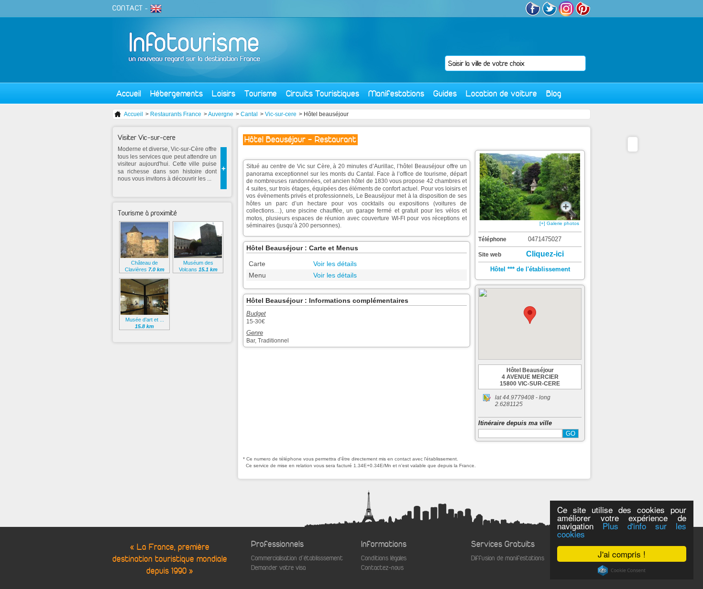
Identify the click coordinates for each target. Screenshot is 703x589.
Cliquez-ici (545, 254)
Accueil (128, 93)
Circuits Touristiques (322, 93)
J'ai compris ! (622, 554)
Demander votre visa (278, 568)
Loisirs (223, 93)
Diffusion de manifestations (507, 558)
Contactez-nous (382, 568)
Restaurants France (175, 114)
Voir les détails (335, 264)
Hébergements (176, 93)
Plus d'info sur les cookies (621, 530)
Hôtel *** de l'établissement (530, 269)
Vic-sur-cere (281, 114)
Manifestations (396, 93)
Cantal (249, 114)
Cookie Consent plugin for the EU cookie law (622, 570)
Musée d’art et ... (144, 323)
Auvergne (220, 114)
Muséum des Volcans (198, 266)
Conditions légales (383, 558)
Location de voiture (501, 93)
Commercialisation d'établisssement (297, 558)
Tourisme (260, 93)
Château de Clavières (145, 266)
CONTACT (127, 8)
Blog (553, 93)
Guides (445, 93)
